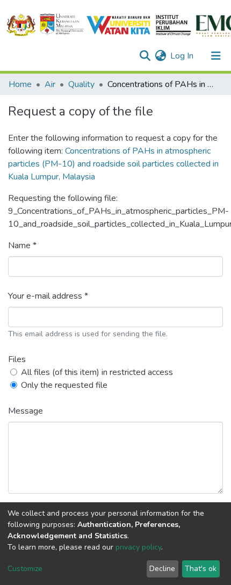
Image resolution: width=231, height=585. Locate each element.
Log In (182, 56)
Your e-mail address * (48, 296)
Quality (81, 84)
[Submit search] (144, 55)
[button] (160, 55)
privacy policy (138, 547)
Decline (162, 569)
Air (50, 84)
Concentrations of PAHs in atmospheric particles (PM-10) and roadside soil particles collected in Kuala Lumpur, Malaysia (113, 164)
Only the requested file (64, 385)
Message (25, 411)
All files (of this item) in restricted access (97, 372)
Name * (22, 245)
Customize (25, 569)
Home (20, 84)
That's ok (200, 569)
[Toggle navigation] (216, 56)
